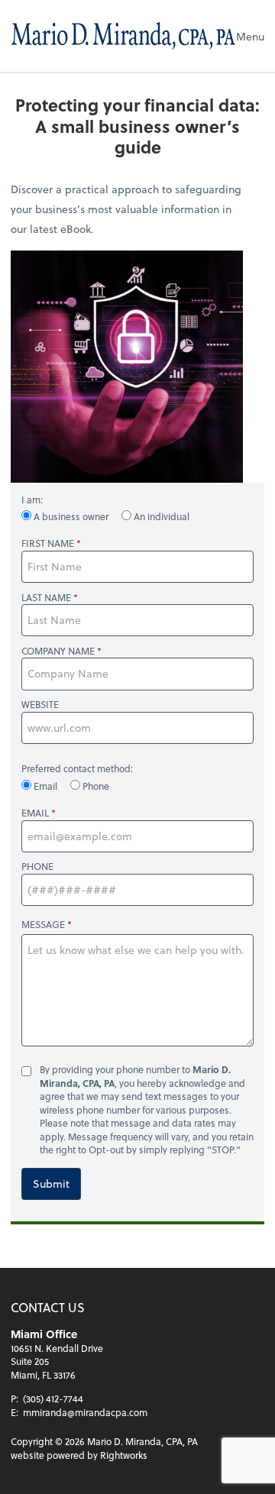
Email (45, 786)
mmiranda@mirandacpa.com (85, 1412)
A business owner (71, 516)
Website (40, 704)
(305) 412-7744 (53, 1398)
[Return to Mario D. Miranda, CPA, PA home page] (123, 36)
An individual (160, 516)
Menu (250, 36)
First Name (47, 543)
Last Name (46, 597)
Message (43, 924)
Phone (94, 786)
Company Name (58, 651)
